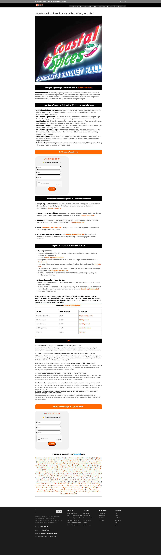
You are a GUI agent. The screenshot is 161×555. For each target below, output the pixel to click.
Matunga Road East (76, 492)
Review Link (42, 262)
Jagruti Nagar (41, 464)
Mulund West (85, 478)
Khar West (79, 482)
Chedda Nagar (71, 462)
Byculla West (62, 474)
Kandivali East (70, 490)
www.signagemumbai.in (54, 257)
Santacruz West (88, 484)
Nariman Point (40, 488)
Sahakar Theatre (82, 462)
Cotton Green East (42, 482)
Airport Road (71, 466)
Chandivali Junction (67, 468)
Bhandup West (44, 474)
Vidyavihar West (82, 480)
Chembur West (86, 460)
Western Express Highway (58, 466)
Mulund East (76, 478)
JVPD (44, 470)
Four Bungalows (47, 472)
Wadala (65, 464)
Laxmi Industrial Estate (60, 472)
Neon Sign (82, 332)
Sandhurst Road (46, 480)
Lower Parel (89, 490)
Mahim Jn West (41, 484)
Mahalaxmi (40, 492)
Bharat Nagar (59, 460)
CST (67, 494)
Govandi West (77, 458)
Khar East (72, 482)
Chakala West (55, 468)
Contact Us (121, 6)
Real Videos (87, 6)
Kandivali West (80, 490)
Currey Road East (96, 474)
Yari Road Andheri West (85, 470)
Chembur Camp (96, 460)
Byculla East (53, 474)
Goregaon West (91, 488)
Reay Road (67, 484)
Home (72, 6)
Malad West (56, 492)
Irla (40, 486)
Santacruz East (77, 484)
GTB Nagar (59, 464)
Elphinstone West (69, 488)
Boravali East (66, 486)
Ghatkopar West (81, 476)
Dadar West (46, 476)
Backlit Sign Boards (85, 328)
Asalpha (46, 466)
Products (78, 6)
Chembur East (49, 460)
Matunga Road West (89, 492)
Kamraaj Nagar (61, 462)
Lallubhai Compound (49, 458)
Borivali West (76, 486)
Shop (95, 6)
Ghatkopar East (70, 476)
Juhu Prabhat (51, 470)
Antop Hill (72, 464)
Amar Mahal (91, 464)
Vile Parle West (56, 486)
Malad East (48, 492)
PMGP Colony (61, 458)
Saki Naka (94, 466)
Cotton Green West (54, 482)
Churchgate (93, 486)
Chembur (97, 480)
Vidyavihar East (71, 480)
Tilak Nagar (92, 462)
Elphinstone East (57, 488)
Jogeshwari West (59, 490)
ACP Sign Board (84, 320)
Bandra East (50, 484)
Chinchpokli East (72, 474)
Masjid (50, 478)
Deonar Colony (87, 458)
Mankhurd (38, 458)
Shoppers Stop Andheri (82, 468)
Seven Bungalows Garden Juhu (67, 470)
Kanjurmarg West (41, 478)
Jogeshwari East (47, 490)
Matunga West (67, 478)
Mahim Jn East (96, 482)
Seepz (100, 466)
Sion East (55, 480)
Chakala (79, 466)
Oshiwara (72, 472)
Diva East (54, 476)
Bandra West (59, 484)
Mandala (69, 458)
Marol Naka (86, 466)
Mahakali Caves (89, 472)
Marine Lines (65, 492)
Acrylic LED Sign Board (85, 316)
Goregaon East (80, 488)
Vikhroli (90, 480)
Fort (99, 486)
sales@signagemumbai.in (49, 533)
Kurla (98, 462)
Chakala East (46, 468)
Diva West (61, 476)
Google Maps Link (54, 208)
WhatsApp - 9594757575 (43, 1)
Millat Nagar (79, 472)
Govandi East (39, 460)
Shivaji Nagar (97, 458)
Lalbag (96, 490)
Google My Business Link (51, 227)
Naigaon (79, 464)
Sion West (62, 480)
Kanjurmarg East (93, 476)
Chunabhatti (51, 464)
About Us (112, 6)
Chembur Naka (42, 462)
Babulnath (72, 494)
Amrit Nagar (68, 460)
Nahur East (94, 478)
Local (116, 525)
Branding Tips (102, 6)
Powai (39, 468)
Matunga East (57, 478)
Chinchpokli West (84, 474)
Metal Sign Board (84, 324)
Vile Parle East (46, 486)
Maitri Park (76, 460)
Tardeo (48, 488)
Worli (40, 476)
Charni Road (85, 486)
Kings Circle (87, 482)
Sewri (84, 464)
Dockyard (65, 482)
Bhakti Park (51, 462)
